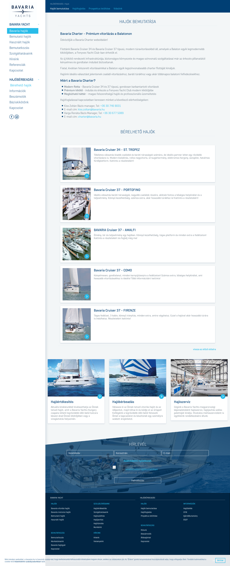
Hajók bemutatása (59, 8)
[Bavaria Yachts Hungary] (22, 11)
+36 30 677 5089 (113, 113)
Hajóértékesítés (100, 508)
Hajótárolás (99, 523)
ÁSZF (185, 519)
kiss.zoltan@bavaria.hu (91, 109)
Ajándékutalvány (190, 516)
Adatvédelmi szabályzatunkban (27, 562)
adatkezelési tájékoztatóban (141, 469)
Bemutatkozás (19, 48)
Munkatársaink (57, 541)
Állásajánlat (146, 537)
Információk (17, 91)
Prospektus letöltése (99, 8)
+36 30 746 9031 (110, 106)
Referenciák (17, 65)
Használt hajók (19, 42)
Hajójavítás (98, 519)
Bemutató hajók (20, 36)
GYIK (185, 512)
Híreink (14, 59)
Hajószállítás (99, 516)
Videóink (118, 8)
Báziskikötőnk (19, 102)
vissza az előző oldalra (204, 349)
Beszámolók (17, 97)
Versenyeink (99, 541)
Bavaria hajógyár (58, 545)
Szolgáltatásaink (21, 53)
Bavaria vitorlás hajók (60, 508)
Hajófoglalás (78, 8)
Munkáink (98, 527)
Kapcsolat (16, 70)
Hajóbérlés (187, 508)
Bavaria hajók (18, 31)
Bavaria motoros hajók (61, 512)
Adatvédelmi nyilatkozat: (138, 461)
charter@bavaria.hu (89, 116)
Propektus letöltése (149, 516)
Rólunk (144, 530)
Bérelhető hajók (20, 85)
